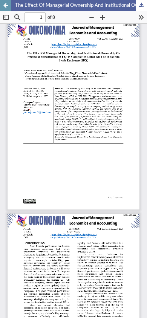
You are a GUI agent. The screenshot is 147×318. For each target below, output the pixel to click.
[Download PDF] (141, 5)
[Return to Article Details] (5, 5)
